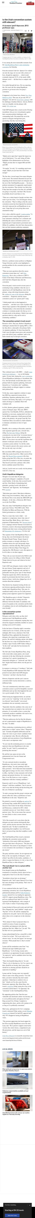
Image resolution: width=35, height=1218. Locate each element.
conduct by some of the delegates (14, 294)
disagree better (27, 522)
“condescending (25, 214)
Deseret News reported (15, 456)
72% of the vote (11, 106)
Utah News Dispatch (8, 1036)
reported (7, 490)
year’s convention (27, 376)
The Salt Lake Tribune (13, 433)
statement (10, 986)
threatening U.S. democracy (13, 531)
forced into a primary (23, 100)
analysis (26, 801)
